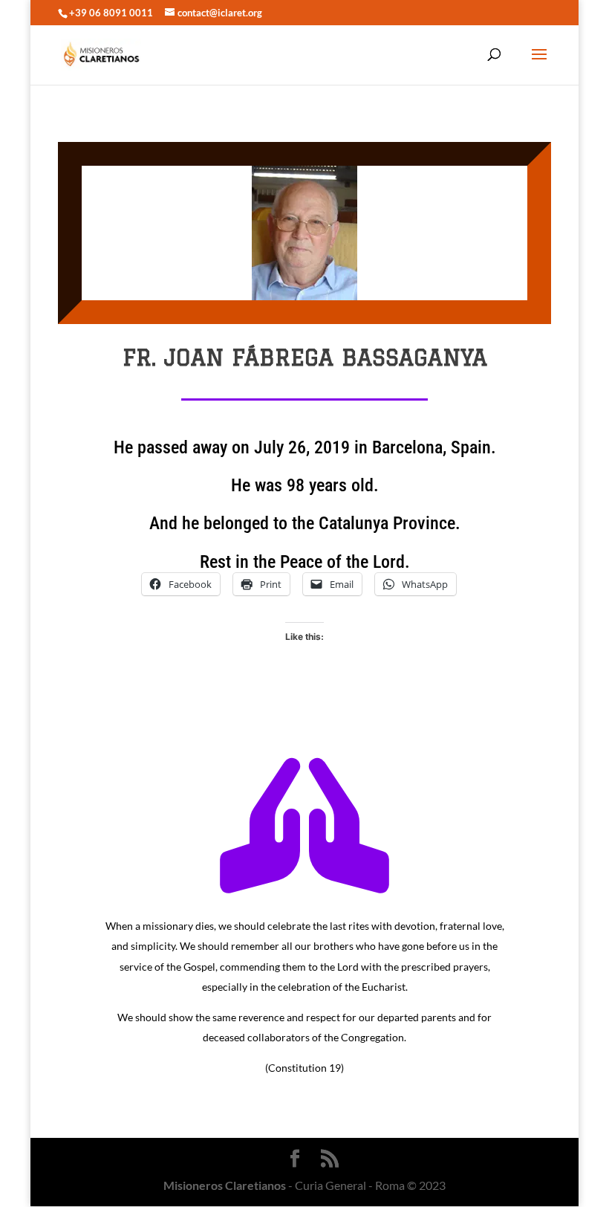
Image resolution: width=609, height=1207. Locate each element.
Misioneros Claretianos (224, 1185)
